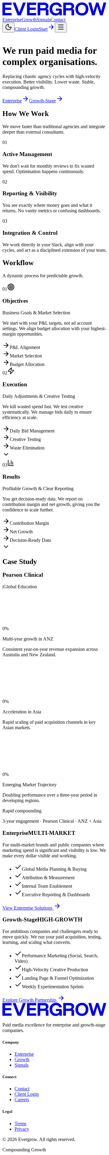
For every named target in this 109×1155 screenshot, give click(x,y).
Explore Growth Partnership (29, 1000)
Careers (22, 1099)
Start (43, 29)
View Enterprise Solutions (27, 908)
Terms (20, 1123)
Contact (58, 19)
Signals (44, 19)
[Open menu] (61, 27)
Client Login (27, 29)
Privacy (22, 1129)
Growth (29, 19)
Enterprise (12, 19)
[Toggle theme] (8, 27)
